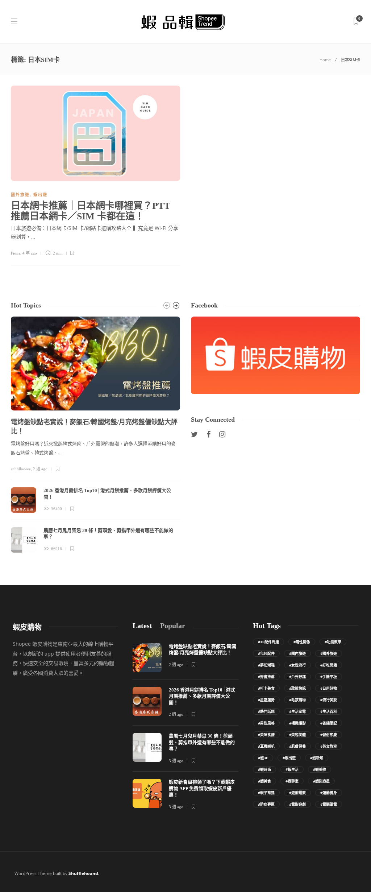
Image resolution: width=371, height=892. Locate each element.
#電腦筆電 (328, 804)
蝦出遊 (40, 195)
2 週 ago (40, 469)
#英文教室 (328, 746)
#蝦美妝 (319, 769)
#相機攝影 (297, 723)
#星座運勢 (266, 699)
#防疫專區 (266, 804)
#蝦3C (263, 757)
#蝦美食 (264, 781)
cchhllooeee (21, 469)
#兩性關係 (301, 641)
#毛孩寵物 (297, 699)
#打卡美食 (266, 688)
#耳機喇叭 (266, 746)
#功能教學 (333, 641)
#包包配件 (266, 653)
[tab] (142, 625)
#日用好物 (328, 688)
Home (325, 59)
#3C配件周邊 (268, 641)
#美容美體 (297, 734)
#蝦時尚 (264, 769)
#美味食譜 (266, 734)
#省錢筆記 (328, 723)
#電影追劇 (297, 804)
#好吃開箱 (328, 665)
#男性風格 (266, 723)
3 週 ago (176, 761)
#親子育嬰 (266, 792)
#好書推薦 (266, 676)
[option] (95, 435)
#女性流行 (297, 665)
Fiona (15, 253)
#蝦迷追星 (321, 781)
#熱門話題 (266, 711)
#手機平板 (328, 676)
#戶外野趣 (297, 676)
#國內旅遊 (297, 653)
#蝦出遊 (289, 757)
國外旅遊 (20, 195)
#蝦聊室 (292, 781)
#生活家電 (297, 711)
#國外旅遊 (328, 653)
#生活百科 (328, 711)
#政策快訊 (297, 688)
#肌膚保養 (297, 746)
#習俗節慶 (328, 734)
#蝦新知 (316, 757)
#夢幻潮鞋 (266, 665)
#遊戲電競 (297, 792)
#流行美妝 (328, 699)
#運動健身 (328, 792)
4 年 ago (29, 253)
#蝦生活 (292, 769)
